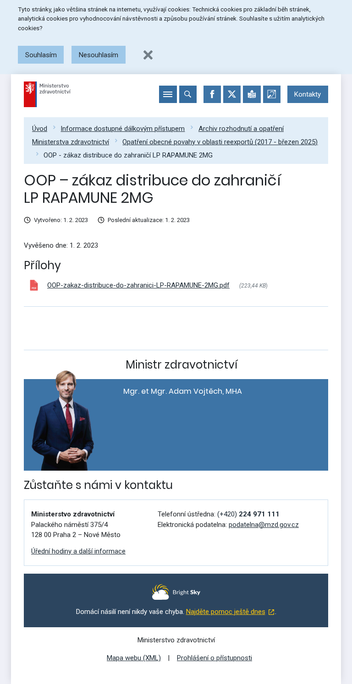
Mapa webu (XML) (134, 658)
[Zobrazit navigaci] (167, 94)
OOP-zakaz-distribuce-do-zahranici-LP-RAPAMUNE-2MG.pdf (138, 285)
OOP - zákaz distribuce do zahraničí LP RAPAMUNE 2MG (128, 155)
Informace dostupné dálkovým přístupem (122, 129)
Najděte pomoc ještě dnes (225, 612)
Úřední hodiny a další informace (78, 551)
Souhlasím (41, 55)
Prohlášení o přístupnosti (214, 658)
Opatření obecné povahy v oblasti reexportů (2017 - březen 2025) (220, 142)
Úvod (39, 129)
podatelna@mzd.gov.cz (264, 525)
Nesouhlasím (98, 55)
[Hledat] (188, 94)
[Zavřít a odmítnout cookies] (148, 55)
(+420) (248, 514)
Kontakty (307, 94)
